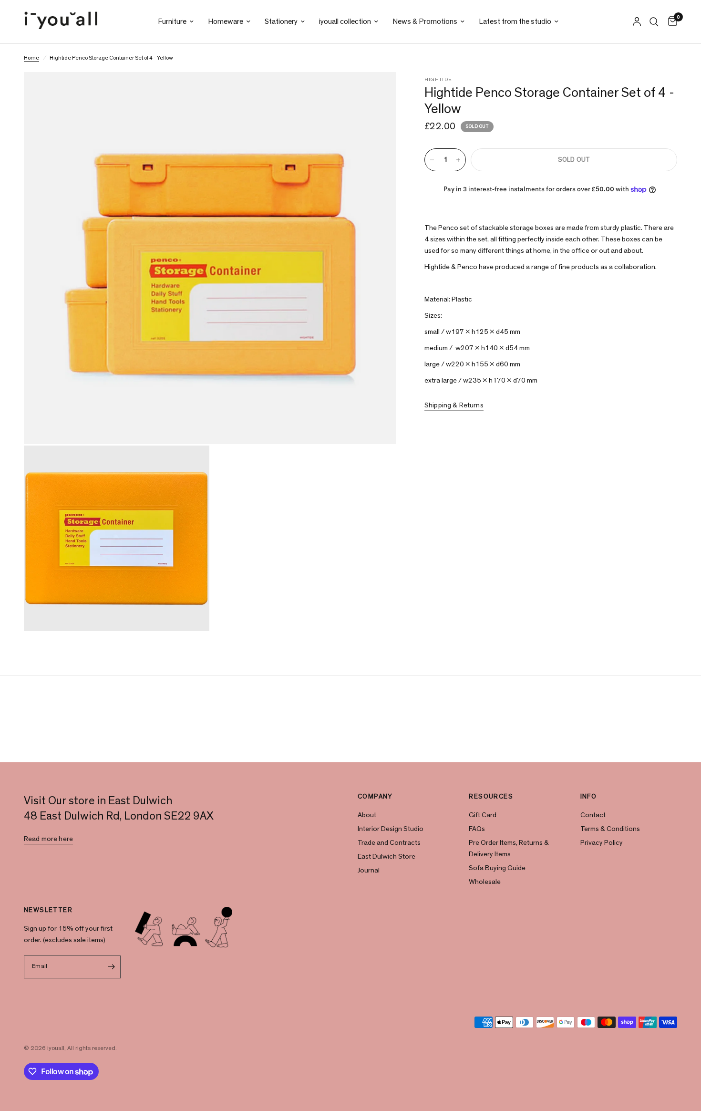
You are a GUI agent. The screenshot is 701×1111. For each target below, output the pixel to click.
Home (31, 58)
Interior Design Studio (390, 828)
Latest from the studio (515, 21)
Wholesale (485, 881)
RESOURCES (491, 796)
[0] (670, 21)
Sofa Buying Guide (497, 868)
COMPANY (375, 796)
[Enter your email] (111, 966)
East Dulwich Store (386, 856)
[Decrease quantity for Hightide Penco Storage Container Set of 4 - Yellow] (432, 160)
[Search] (654, 21)
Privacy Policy (601, 842)
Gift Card (482, 815)
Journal (369, 870)
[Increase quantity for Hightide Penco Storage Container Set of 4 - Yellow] (458, 160)
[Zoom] (376, 92)
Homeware (225, 21)
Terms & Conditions (610, 828)
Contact (593, 815)
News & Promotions (424, 21)
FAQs (477, 828)
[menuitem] (176, 21)
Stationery (281, 21)
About (367, 815)
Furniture (172, 21)
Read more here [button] (48, 838)
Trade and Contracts (389, 842)
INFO (588, 796)
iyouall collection (345, 21)
